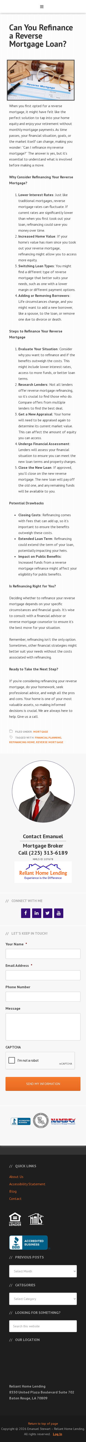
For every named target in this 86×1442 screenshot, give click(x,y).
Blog (13, 1191)
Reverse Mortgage (49, 742)
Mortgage (40, 731)
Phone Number (18, 987)
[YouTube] (58, 913)
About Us (16, 1176)
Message (13, 1008)
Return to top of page (43, 1423)
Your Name (16, 944)
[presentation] (40, 1061)
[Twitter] (47, 913)
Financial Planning (48, 737)
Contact (15, 1198)
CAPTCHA (13, 1047)
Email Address (19, 965)
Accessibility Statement (27, 1184)
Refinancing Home (22, 742)
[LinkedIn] (36, 913)
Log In (57, 1434)
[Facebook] (25, 913)
